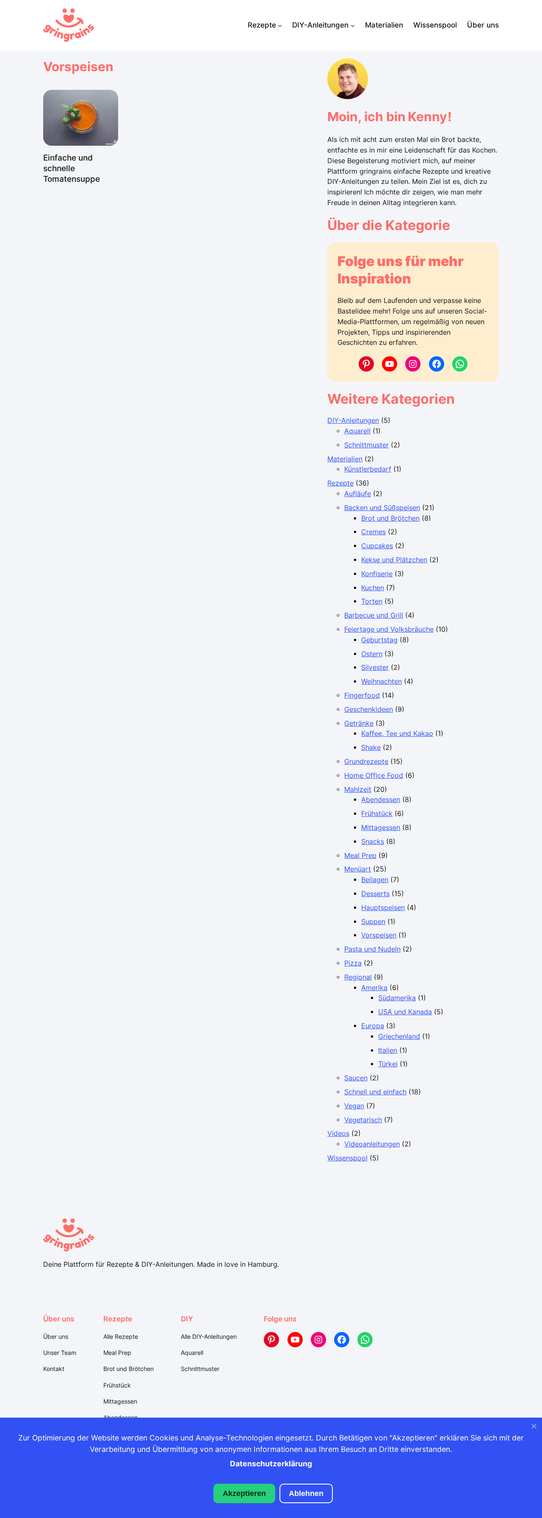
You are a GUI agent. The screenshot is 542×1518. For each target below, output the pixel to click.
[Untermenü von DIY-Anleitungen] (353, 25)
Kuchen (372, 588)
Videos (338, 1133)
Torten (371, 601)
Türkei (388, 1064)
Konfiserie (377, 574)
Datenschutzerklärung (271, 1463)
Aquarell (357, 431)
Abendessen (380, 800)
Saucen (356, 1078)
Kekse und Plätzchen (394, 560)
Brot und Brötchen (390, 518)
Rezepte (340, 483)
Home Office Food (373, 775)
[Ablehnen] (533, 1428)
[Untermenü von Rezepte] (280, 25)
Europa (372, 1026)
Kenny (427, 116)
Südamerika (397, 998)
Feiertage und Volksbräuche (389, 629)
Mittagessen (380, 828)
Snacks (372, 842)
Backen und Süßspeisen (382, 508)
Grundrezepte (366, 762)
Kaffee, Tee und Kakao (397, 734)
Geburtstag (379, 640)
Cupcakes (377, 546)
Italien (387, 1050)
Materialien (344, 459)
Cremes (373, 532)
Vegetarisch (363, 1120)
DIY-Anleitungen (353, 420)
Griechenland (399, 1036)
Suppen (373, 922)
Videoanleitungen (372, 1144)
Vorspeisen (378, 935)
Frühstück (377, 814)
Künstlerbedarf (367, 469)
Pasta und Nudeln (372, 949)
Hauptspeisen (383, 908)
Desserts (375, 894)
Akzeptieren (244, 1493)
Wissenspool (347, 1158)
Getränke (358, 723)
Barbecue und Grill (373, 615)
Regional (358, 977)
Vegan (354, 1106)
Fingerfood (362, 695)
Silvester (375, 667)
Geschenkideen (368, 709)
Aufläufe (357, 494)
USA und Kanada (405, 1012)
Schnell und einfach (375, 1092)
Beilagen (374, 880)
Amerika (374, 988)
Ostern (371, 654)
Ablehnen (306, 1493)
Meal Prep (360, 856)
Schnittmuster (366, 445)
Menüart (357, 869)
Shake (371, 748)
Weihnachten (381, 681)
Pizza (353, 963)
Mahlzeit (357, 789)
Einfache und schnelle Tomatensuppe (71, 168)
